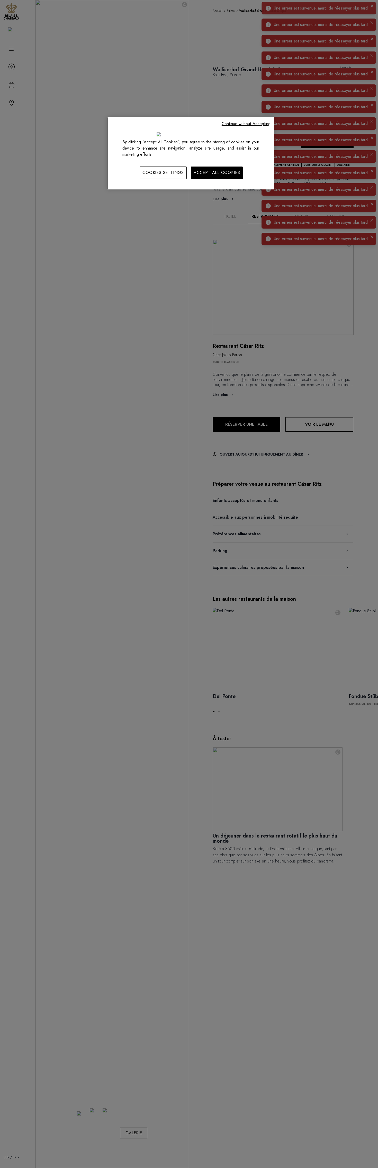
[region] (190, 153)
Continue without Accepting (246, 124)
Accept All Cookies (217, 173)
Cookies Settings (163, 173)
